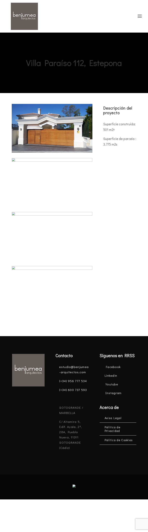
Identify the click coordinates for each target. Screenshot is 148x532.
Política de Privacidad (112, 429)
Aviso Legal (113, 418)
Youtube (111, 384)
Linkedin (111, 375)
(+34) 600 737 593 (73, 390)
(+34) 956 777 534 (73, 381)
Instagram (113, 393)
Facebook (113, 367)
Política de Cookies (119, 440)
